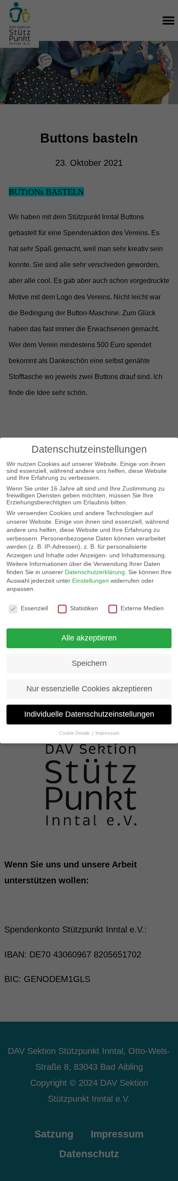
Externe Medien (142, 608)
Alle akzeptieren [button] (89, 638)
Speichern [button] (89, 663)
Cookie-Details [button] (75, 733)
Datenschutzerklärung (95, 572)
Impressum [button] (107, 733)
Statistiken (84, 608)
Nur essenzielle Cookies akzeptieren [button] (89, 688)
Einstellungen (90, 580)
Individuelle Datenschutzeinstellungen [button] (89, 714)
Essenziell (34, 608)
